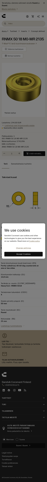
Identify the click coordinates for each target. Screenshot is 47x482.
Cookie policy (34, 241)
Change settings (23, 248)
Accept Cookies (23, 254)
